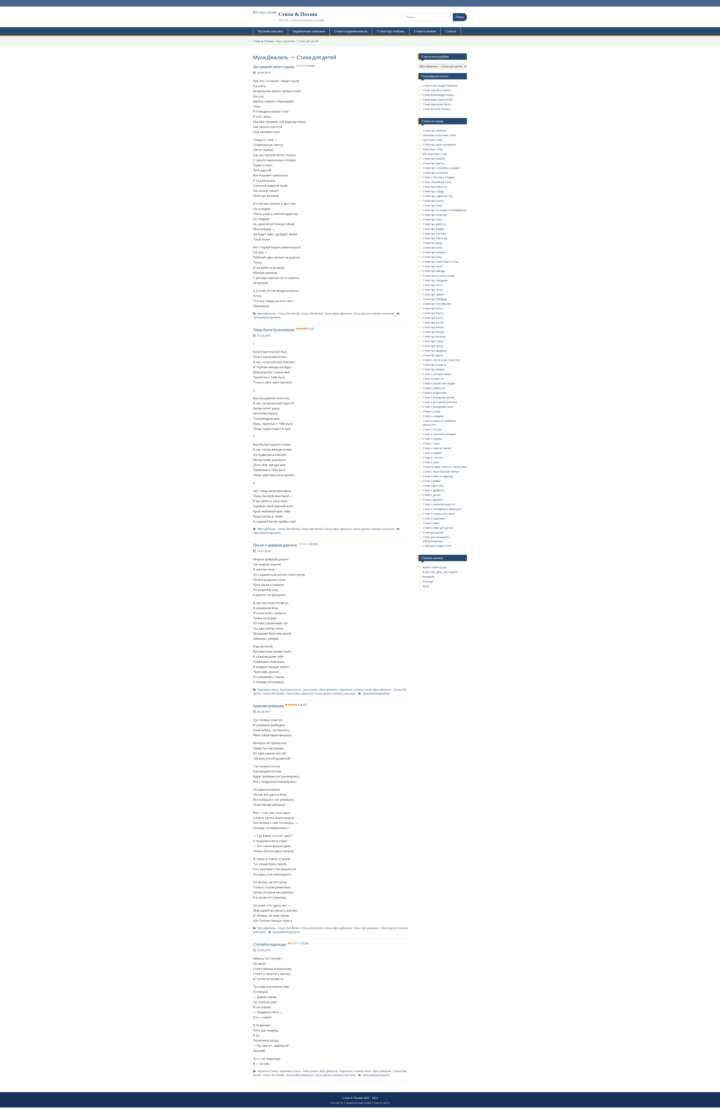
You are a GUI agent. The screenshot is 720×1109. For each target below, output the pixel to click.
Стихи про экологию (435, 172)
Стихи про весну (432, 318)
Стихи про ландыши (435, 280)
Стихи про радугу (433, 229)
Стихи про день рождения (439, 144)
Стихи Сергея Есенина (436, 90)
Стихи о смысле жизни (436, 448)
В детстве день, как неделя (440, 572)
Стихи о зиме (430, 523)
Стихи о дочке (431, 495)
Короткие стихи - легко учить (299, 689)
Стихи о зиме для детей (437, 527)
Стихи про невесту (434, 186)
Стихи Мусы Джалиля (337, 313)
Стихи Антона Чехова (436, 109)
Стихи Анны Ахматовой (437, 99)
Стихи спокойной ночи (436, 182)
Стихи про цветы (433, 163)
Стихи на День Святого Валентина (444, 467)
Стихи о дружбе (432, 499)
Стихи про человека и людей (440, 168)
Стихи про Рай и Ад (434, 238)
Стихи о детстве (432, 485)
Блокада (427, 581)
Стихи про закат (432, 266)
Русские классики (270, 31)
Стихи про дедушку (434, 350)
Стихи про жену (432, 247)
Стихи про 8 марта (434, 364)
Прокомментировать (267, 317)
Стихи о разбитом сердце (438, 383)
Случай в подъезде (281, 944)
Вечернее (428, 576)
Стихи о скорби (432, 439)
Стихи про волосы (434, 336)
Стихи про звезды (433, 271)
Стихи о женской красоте (438, 504)
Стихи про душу (432, 243)
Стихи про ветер (433, 322)
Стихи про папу (432, 205)
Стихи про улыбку (433, 158)
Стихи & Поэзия (297, 14)
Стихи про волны (433, 332)
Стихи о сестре (432, 429)
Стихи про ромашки (365, 928)
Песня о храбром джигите (285, 545)
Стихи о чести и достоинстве (441, 360)
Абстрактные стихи (434, 154)
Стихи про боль (432, 308)
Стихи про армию (433, 294)
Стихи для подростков (436, 545)
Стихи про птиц (432, 219)
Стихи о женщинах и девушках (441, 509)
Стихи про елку (432, 257)
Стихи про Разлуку (434, 233)
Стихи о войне (431, 481)
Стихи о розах (431, 411)
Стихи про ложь (432, 289)
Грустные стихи (432, 140)
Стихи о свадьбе (433, 416)
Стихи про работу (433, 224)
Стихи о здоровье (433, 518)
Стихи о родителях (434, 392)
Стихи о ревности (433, 388)
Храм (425, 586)
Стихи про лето (432, 285)
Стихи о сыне (430, 462)
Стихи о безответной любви (440, 471)
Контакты (336, 1103)
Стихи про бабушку (434, 299)
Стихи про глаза (432, 341)
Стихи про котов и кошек (438, 275)
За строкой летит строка (284, 66)
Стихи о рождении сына (437, 407)
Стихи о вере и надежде (437, 476)
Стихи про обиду (433, 191)
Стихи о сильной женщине (439, 434)
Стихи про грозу (432, 346)
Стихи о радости (433, 378)
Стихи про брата (433, 313)
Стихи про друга (432, 355)
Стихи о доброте (433, 490)
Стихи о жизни (425, 31)
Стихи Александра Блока (438, 95)
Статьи (450, 31)
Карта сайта (382, 1103)
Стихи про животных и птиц (440, 261)
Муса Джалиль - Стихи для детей (278, 313)
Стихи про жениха (434, 252)
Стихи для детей (312, 313)
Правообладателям (358, 1103)
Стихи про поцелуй (434, 215)
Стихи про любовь (391, 31)
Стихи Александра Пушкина (439, 85)
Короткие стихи (267, 689)
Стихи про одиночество (437, 196)
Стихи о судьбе (432, 453)
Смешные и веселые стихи (439, 135)
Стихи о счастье (432, 457)
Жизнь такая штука (434, 567)
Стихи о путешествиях (436, 374)
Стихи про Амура (433, 369)
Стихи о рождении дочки (438, 397)
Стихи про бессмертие (436, 303)
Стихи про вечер (433, 327)
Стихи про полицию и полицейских (444, 210)
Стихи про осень (433, 200)
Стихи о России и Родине (438, 177)
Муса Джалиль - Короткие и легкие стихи (346, 689)
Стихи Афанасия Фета (436, 104)
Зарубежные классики (309, 31)
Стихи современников (351, 31)
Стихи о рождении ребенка (439, 402)
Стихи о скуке (431, 443)
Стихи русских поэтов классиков (373, 313)
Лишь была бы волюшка (283, 329)
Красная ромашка (280, 705)
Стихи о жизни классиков (438, 513)
